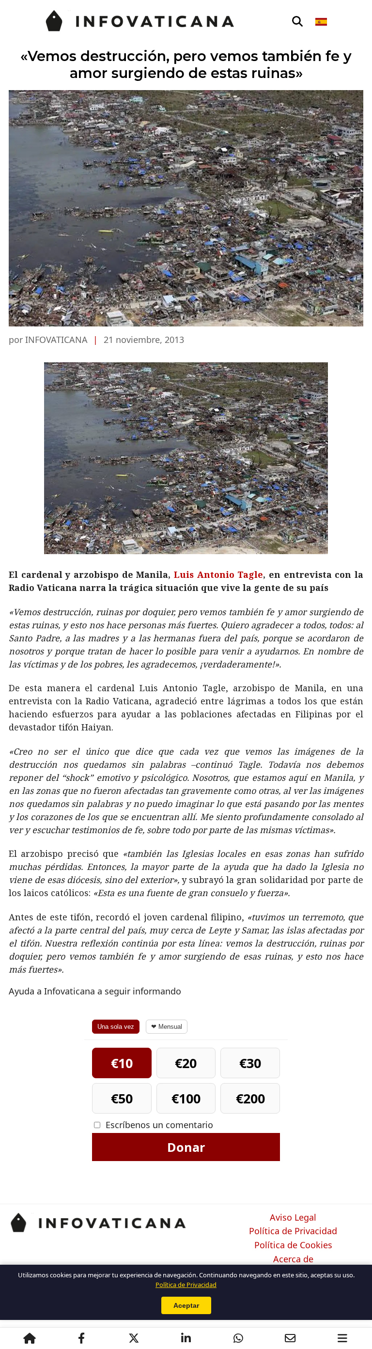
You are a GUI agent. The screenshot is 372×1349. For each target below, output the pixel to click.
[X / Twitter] (133, 1338)
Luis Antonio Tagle (218, 574)
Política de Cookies (293, 1245)
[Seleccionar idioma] (321, 22)
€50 (122, 1098)
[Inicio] (29, 1338)
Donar (186, 1147)
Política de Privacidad (293, 1231)
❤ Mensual (166, 1026)
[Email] (290, 1338)
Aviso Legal (293, 1218)
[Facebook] (81, 1338)
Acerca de (293, 1259)
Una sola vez (115, 1026)
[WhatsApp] (238, 1338)
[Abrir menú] (342, 1338)
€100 (186, 1098)
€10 (122, 1063)
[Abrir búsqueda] (297, 22)
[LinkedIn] (186, 1338)
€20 (186, 1063)
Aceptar (186, 1305)
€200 (250, 1098)
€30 (250, 1063)
